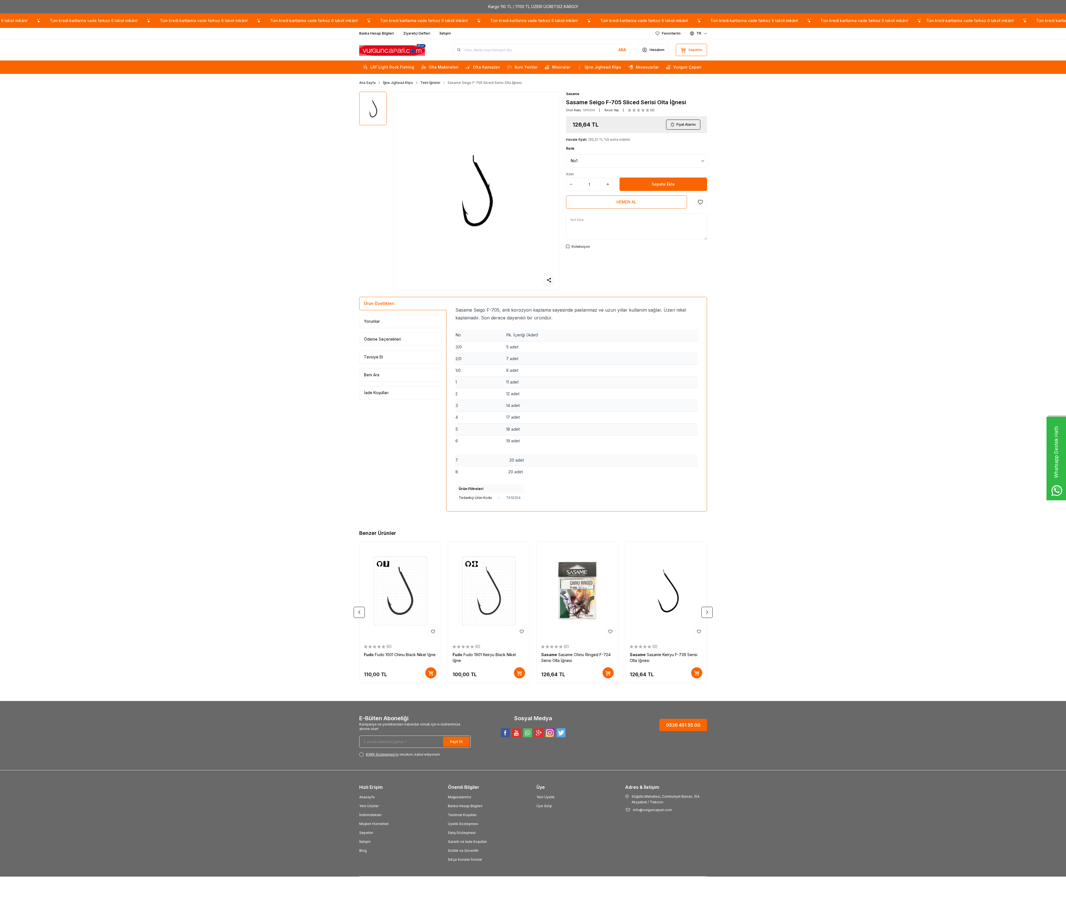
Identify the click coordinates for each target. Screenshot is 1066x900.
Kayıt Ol (456, 741)
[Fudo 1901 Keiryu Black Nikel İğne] (489, 590)
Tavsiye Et (373, 357)
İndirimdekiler (370, 815)
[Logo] (392, 50)
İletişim (365, 842)
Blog (363, 850)
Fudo (369, 654)
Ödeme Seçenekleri (382, 339)
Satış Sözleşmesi (462, 833)
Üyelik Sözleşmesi (463, 824)
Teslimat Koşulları (462, 815)
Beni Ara (371, 374)
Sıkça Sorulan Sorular (465, 859)
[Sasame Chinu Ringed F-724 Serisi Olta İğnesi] (577, 590)
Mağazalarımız (459, 797)
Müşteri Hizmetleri (374, 824)
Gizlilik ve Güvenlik (463, 850)
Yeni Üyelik (545, 797)
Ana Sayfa (367, 83)
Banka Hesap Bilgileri (465, 806)
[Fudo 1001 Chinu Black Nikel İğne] (400, 590)
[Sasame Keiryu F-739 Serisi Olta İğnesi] (666, 590)
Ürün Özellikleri (379, 303)
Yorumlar (372, 321)
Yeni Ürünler (369, 806)
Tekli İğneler (430, 83)
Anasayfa (367, 797)
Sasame (572, 94)
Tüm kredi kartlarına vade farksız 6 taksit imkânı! (75, 20)
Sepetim (366, 833)
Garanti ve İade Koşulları (467, 842)
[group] (476, 191)
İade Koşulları (376, 392)
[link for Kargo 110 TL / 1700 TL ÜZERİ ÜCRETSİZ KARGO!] (533, 6)
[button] (359, 612)
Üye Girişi (544, 806)
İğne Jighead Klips (398, 83)
